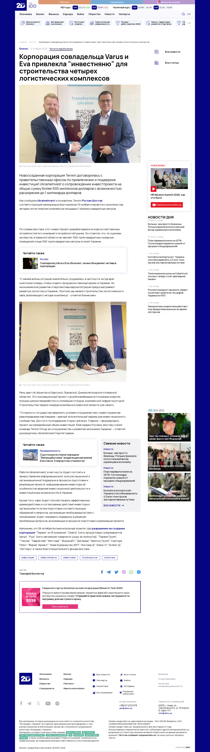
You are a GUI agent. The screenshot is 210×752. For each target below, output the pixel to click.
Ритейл (44, 259)
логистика (109, 557)
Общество (94, 14)
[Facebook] (102, 572)
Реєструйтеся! (60, 606)
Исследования (104, 692)
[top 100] (32, 5)
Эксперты (124, 14)
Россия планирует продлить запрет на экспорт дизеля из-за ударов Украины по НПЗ (168, 292)
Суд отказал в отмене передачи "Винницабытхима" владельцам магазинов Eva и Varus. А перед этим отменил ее (66, 457)
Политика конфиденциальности (170, 685)
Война (80, 14)
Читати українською (61, 48)
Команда (163, 674)
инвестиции (28, 557)
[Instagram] (57, 703)
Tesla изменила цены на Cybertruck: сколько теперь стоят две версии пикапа (168, 276)
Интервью (129, 686)
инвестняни (69, 557)
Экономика (25, 14)
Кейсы (127, 680)
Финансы (54, 14)
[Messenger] (139, 572)
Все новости (112, 505)
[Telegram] (109, 572)
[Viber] (124, 572)
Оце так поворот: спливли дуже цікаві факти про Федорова (168, 437)
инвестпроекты (49, 557)
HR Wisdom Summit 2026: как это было (168, 196)
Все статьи (172, 62)
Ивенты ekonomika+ (74, 688)
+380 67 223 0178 (128, 705)
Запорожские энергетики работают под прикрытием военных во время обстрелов (168, 309)
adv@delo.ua (125, 708)
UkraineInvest (46, 200)
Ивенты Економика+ (168, 2)
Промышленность (50, 450)
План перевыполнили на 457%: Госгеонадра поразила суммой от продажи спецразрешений (119, 476)
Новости (109, 14)
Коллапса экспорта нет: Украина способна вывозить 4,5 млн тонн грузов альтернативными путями (120, 495)
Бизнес (40, 14)
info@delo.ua (165, 713)
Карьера (68, 14)
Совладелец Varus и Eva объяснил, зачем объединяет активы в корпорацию (78, 264)
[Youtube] (48, 703)
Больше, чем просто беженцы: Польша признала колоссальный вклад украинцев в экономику (120, 457)
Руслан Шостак (92, 200)
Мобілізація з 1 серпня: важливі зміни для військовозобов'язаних (169, 497)
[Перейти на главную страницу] (21, 5)
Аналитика (102, 686)
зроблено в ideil (183, 747)
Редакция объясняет (128, 692)
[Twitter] (116, 572)
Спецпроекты (116, 2)
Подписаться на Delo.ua (168, 204)
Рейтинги (64, 2)
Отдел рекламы (166, 678)
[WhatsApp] (131, 572)
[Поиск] (183, 14)
